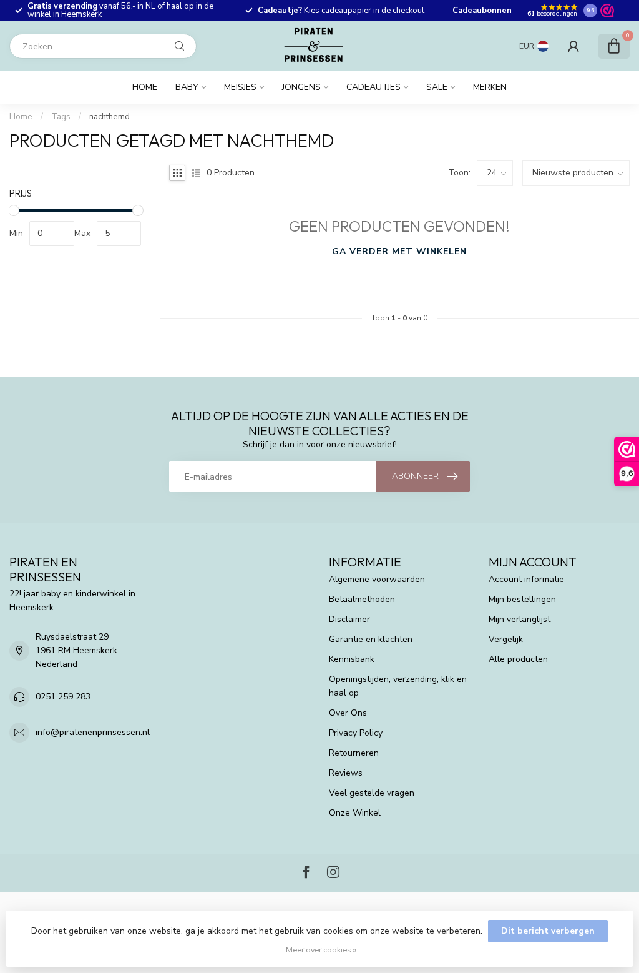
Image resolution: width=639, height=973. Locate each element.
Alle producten (518, 659)
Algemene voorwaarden (377, 579)
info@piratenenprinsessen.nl (93, 732)
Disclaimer (349, 619)
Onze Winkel (355, 813)
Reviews (346, 773)
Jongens (301, 87)
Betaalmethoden (362, 599)
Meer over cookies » (321, 949)
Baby (186, 87)
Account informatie (526, 579)
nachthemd (109, 116)
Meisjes (240, 87)
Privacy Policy (356, 733)
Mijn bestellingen (522, 599)
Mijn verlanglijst (519, 619)
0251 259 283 (63, 697)
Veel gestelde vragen (371, 793)
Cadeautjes (373, 87)
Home (144, 87)
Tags (61, 116)
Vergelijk (506, 639)
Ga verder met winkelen (399, 251)
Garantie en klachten (370, 639)
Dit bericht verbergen (548, 931)
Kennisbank (351, 659)
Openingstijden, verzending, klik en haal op (398, 686)
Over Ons (348, 713)
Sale (436, 87)
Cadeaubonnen (482, 10)
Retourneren (354, 753)
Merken (490, 87)
